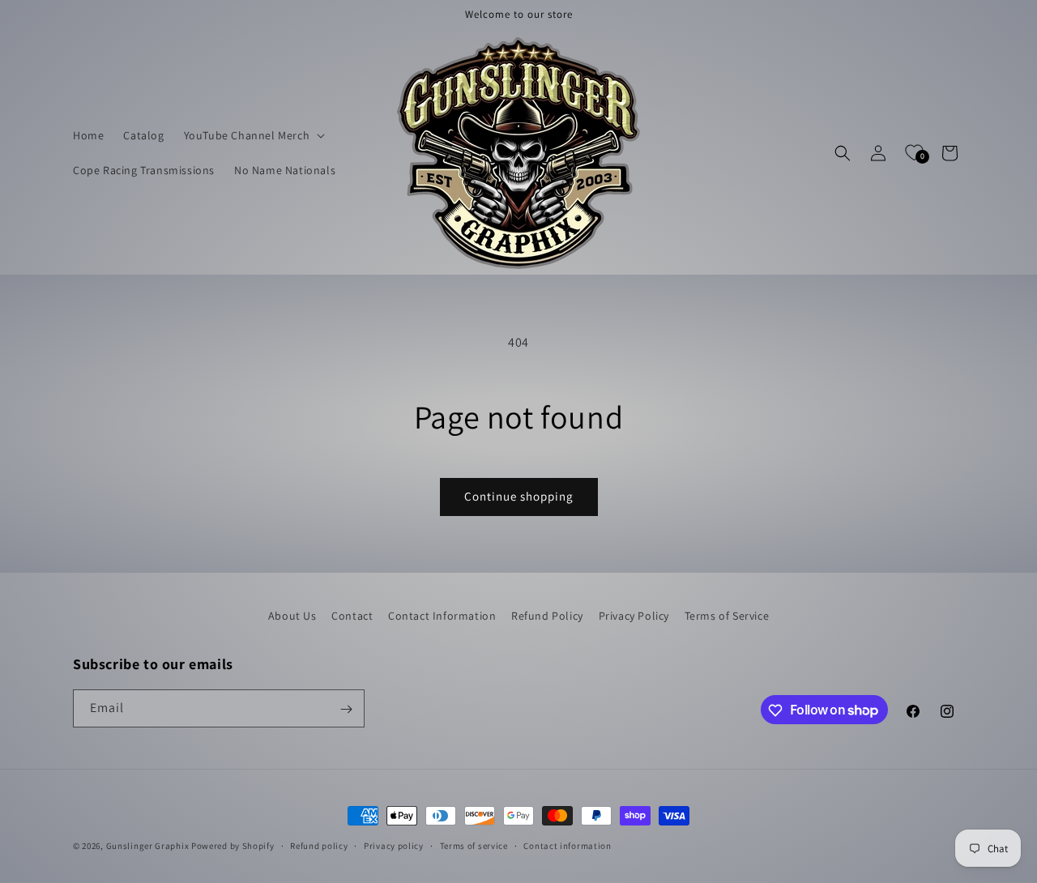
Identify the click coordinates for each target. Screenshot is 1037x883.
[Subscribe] (346, 709)
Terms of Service (727, 615)
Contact (352, 615)
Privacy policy (394, 845)
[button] (253, 135)
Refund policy (319, 845)
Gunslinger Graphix (148, 845)
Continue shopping (519, 496)
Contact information (567, 845)
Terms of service (474, 845)
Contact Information (442, 615)
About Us (292, 615)
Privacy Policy (634, 615)
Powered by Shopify (233, 845)
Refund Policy (547, 615)
